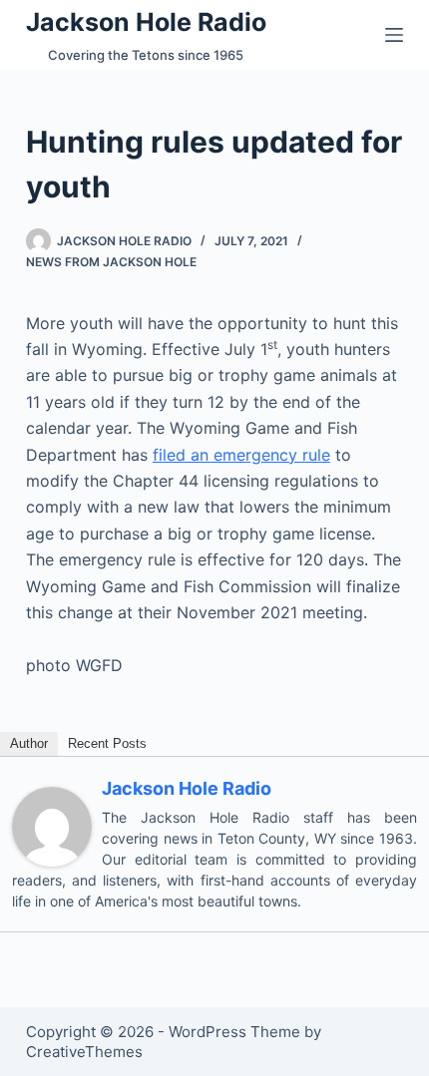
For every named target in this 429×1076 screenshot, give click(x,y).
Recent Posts (107, 743)
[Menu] (394, 35)
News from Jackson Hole (111, 261)
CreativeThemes (84, 1051)
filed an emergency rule (241, 455)
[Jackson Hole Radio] (52, 825)
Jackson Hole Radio (146, 22)
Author (29, 743)
